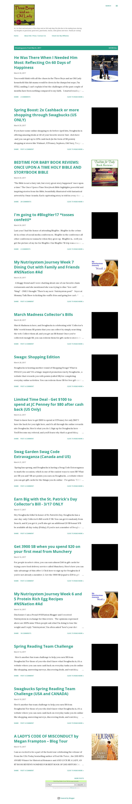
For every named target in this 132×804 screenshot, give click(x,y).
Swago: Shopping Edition (37, 356)
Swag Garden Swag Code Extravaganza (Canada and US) (42, 454)
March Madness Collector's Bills (43, 314)
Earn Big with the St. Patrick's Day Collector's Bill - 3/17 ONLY (45, 502)
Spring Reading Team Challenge (43, 646)
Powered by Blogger (67, 798)
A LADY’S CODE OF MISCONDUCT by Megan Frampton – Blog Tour (46, 739)
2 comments (25, 97)
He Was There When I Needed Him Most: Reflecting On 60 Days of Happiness (45, 62)
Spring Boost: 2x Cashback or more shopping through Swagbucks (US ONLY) (46, 114)
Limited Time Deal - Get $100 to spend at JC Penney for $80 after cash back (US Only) (49, 404)
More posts (79, 778)
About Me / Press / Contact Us (35, 36)
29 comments (26, 202)
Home (16, 36)
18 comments (26, 633)
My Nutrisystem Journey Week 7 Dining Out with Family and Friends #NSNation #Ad (47, 267)
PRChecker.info (73, 787)
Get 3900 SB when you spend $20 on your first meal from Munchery (47, 549)
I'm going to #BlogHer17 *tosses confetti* (44, 217)
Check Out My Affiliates (60, 36)
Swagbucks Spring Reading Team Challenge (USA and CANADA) (44, 691)
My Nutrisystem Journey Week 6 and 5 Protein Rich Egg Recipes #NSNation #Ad (48, 598)
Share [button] (16, 97)
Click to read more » (75, 97)
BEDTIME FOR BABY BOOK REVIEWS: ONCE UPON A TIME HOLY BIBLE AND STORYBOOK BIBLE (47, 167)
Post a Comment (27, 149)
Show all (113, 48)
